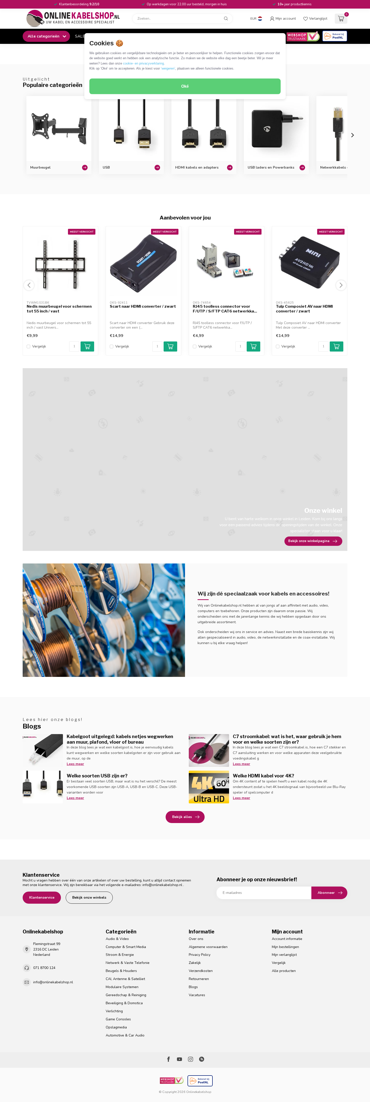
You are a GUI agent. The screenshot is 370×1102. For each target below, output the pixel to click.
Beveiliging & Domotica (124, 1003)
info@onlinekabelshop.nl (162, 885)
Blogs (193, 987)
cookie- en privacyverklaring (143, 63)
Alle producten (284, 970)
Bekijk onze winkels (89, 897)
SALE (80, 36)
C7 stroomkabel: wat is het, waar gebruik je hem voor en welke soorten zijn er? (287, 739)
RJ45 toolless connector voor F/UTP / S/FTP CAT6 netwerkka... (225, 308)
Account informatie (287, 938)
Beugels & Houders (121, 970)
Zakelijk (195, 962)
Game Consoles (118, 1019)
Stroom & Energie (120, 954)
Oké (185, 86)
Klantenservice (41, 897)
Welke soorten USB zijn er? (97, 775)
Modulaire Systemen (122, 987)
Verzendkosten (201, 970)
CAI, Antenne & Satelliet (125, 979)
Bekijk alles (182, 816)
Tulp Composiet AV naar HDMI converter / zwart (304, 308)
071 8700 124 (44, 967)
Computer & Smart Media (126, 946)
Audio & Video (117, 938)
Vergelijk (39, 346)
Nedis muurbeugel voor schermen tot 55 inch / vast (59, 308)
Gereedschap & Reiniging (126, 995)
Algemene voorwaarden (208, 946)
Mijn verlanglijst (284, 954)
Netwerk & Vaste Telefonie (128, 962)
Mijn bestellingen (285, 946)
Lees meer (75, 764)
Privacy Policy (199, 954)
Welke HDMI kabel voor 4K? (263, 775)
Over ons (196, 938)
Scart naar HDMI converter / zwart (143, 306)
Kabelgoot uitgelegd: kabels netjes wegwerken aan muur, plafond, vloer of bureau (120, 739)
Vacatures (197, 995)
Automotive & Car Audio (125, 1035)
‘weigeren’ (168, 68)
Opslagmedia (116, 1027)
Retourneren (199, 979)
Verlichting (114, 1011)
